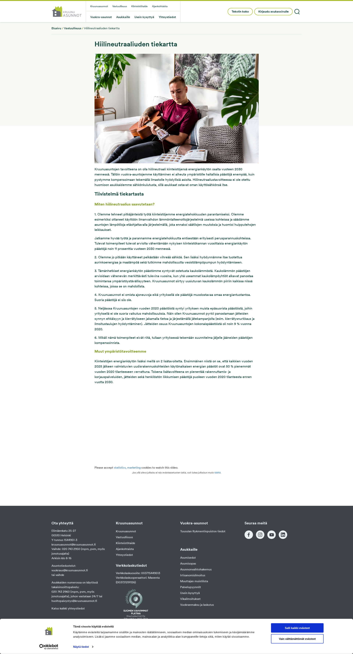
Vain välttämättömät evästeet (297, 638)
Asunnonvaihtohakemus (196, 569)
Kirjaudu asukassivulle (273, 11)
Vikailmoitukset (190, 599)
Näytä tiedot (81, 646)
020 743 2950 (71, 549)
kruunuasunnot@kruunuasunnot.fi (73, 544)
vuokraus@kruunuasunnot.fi (69, 570)
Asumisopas (188, 563)
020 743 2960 (60, 591)
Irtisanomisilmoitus (192, 575)
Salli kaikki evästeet (297, 628)
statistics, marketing (127, 467)
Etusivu (56, 28)
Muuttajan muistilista (194, 581)
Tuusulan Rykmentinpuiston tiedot (202, 531)
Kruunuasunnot (126, 531)
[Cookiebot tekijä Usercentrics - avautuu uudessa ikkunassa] (49, 647)
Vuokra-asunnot (101, 17)
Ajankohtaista (125, 549)
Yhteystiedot (124, 555)
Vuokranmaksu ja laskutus (197, 604)
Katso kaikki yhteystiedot (68, 608)
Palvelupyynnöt (190, 587)
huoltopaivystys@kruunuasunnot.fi (74, 601)
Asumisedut (188, 557)
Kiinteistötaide (125, 543)
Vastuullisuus (72, 28)
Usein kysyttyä (190, 593)
